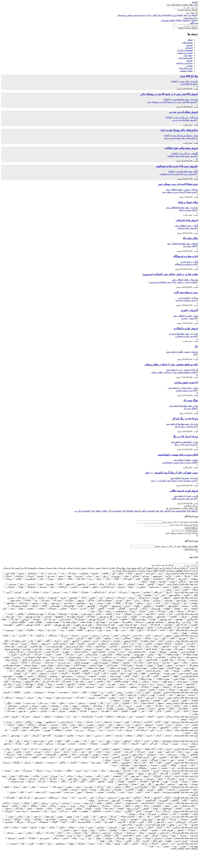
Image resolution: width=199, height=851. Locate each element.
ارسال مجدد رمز (178, 530)
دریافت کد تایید (191, 528)
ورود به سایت (192, 530)
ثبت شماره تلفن (191, 549)
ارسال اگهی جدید (155, 15)
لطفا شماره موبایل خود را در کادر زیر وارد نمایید (176, 546)
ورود (174, 15)
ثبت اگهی (194, 23)
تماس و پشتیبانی (124, 15)
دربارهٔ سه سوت (139, 15)
